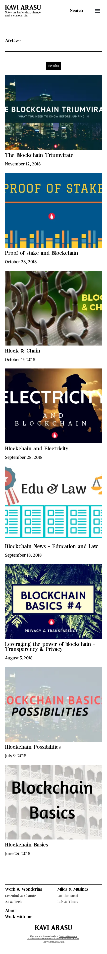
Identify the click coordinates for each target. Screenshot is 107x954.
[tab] (53, 66)
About (11, 911)
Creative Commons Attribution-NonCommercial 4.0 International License (53, 937)
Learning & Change (20, 896)
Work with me (18, 917)
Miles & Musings (73, 889)
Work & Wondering (23, 889)
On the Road (67, 896)
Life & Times (67, 902)
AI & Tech (13, 902)
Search (76, 10)
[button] (97, 10)
